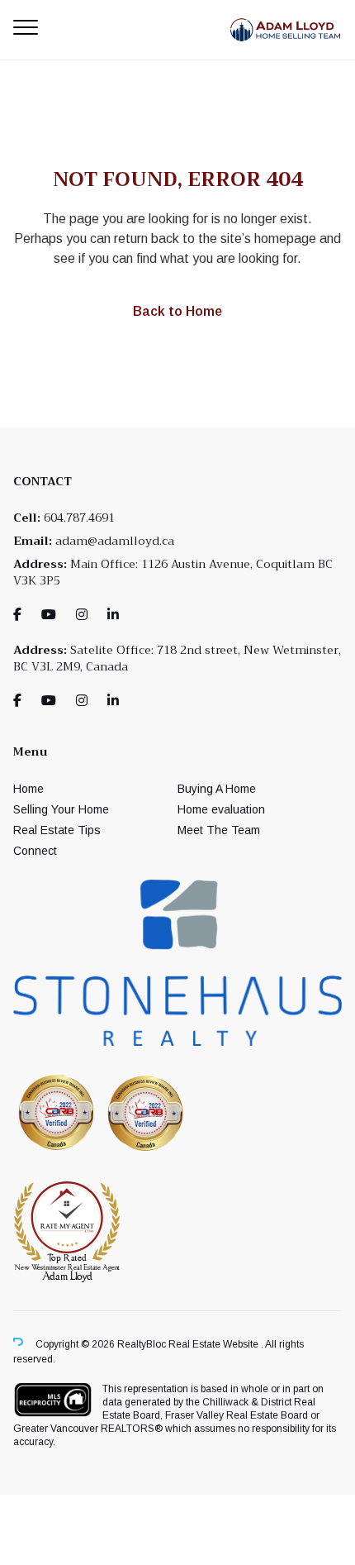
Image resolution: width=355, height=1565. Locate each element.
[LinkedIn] (113, 615)
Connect (35, 850)
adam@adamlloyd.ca (114, 541)
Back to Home (177, 311)
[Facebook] (17, 615)
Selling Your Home (61, 809)
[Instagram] (82, 615)
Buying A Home (217, 788)
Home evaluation (221, 809)
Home (28, 788)
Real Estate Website (214, 1344)
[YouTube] (48, 615)
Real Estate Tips (57, 830)
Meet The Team (219, 830)
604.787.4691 (79, 517)
